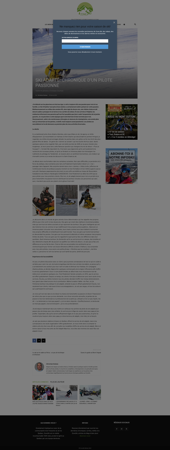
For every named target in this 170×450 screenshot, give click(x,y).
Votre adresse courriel (70, 37)
